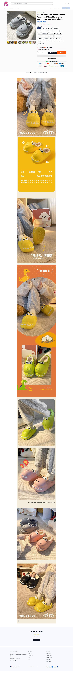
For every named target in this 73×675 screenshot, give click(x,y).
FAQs (29, 657)
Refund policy (48, 661)
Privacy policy (48, 653)
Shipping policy (49, 657)
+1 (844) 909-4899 (13, 656)
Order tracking (30, 655)
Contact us (30, 653)
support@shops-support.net (15, 658)
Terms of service (49, 655)
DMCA (29, 659)
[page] (66, 8)
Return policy (48, 659)
